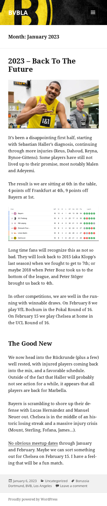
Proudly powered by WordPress (32, 499)
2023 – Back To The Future (42, 65)
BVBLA (18, 12)
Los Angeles (42, 485)
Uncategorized (56, 481)
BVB (29, 485)
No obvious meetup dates (33, 443)
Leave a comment (73, 485)
